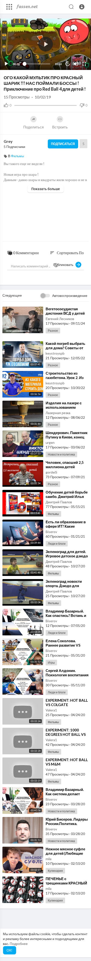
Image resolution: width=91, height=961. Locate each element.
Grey (8, 141)
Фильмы (17, 156)
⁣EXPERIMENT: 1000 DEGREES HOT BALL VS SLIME (66, 734)
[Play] (6, 63)
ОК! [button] (9, 950)
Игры (51, 662)
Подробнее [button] (19, 944)
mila (48, 859)
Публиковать (64, 264)
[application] (45, 44)
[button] (82, 7)
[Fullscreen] (84, 63)
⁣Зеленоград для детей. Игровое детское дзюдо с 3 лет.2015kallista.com (67, 556)
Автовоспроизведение (69, 295)
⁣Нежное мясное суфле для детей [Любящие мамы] (65, 853)
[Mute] (76, 63)
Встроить (60, 127)
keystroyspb (55, 353)
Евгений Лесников (60, 319)
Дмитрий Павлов (59, 502)
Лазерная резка (58, 413)
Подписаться (63, 144)
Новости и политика (61, 454)
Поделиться (33, 127)
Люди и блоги (57, 543)
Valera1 (51, 710)
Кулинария (55, 871)
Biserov (51, 532)
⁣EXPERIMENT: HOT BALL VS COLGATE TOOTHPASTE (67, 704)
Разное (53, 330)
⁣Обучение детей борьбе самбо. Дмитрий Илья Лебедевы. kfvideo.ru (67, 496)
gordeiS (51, 472)
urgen (50, 442)
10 (68, 64)
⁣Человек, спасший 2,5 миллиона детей (65, 464)
